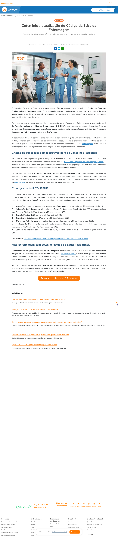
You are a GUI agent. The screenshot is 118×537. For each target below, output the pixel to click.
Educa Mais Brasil (68, 253)
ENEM (33, 524)
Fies (32, 527)
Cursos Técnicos (6, 527)
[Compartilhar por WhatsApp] (62, 48)
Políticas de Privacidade (94, 524)
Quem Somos (91, 522)
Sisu (32, 535)
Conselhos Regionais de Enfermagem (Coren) (84, 161)
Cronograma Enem (73, 527)
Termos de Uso (91, 527)
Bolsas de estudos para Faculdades (12, 522)
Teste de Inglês (72, 524)
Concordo (74, 532)
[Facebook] (55, 48)
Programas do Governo (55, 520)
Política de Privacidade (59, 532)
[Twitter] (59, 48)
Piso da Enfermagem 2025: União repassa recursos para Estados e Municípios (56, 238)
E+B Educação (36, 519)
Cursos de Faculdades (8, 524)
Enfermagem (87, 143)
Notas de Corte (54, 524)
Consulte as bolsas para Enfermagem (59, 278)
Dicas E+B (72, 519)
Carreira (33, 522)
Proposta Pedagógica (8, 535)
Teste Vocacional (73, 522)
